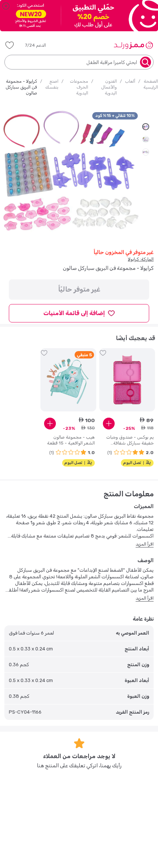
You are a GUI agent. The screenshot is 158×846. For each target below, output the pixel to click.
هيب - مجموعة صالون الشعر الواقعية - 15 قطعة (71, 440)
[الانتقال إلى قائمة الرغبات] (103, 353)
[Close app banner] (5, 5)
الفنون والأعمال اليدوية (109, 87)
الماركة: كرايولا (141, 259)
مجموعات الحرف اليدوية (79, 87)
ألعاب (130, 81)
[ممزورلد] (133, 45)
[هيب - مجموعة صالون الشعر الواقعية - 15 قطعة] (68, 380)
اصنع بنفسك (51, 84)
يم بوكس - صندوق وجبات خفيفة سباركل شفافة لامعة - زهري (130, 440)
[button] (41, 45)
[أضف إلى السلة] (109, 423)
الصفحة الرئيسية (150, 84)
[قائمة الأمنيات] (9, 45)
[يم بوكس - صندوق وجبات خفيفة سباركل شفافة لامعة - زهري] (127, 380)
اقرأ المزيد (145, 544)
